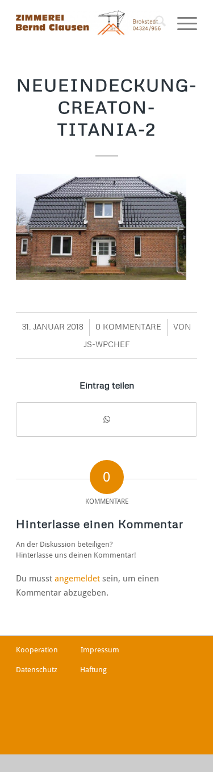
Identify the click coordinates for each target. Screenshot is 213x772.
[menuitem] (155, 22)
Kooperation (37, 650)
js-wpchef (106, 344)
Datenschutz (36, 669)
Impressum (100, 650)
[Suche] (155, 22)
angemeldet (77, 578)
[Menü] (181, 22)
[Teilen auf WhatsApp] (106, 419)
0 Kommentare (128, 326)
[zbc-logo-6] (88, 22)
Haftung (93, 669)
